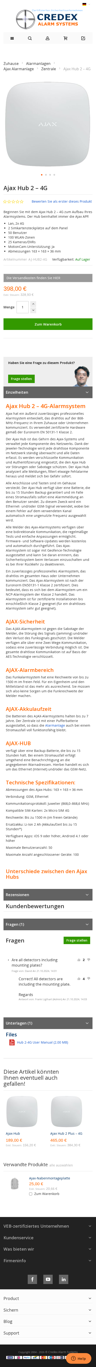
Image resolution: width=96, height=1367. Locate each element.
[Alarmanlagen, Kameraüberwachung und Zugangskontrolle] (48, 10)
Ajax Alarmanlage (19, 68)
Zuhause (11, 63)
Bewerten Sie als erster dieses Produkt (62, 201)
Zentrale (49, 68)
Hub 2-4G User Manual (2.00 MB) (42, 1042)
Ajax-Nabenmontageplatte (49, 1178)
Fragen (14, 924)
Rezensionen (17, 894)
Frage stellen (21, 379)
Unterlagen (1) (19, 1023)
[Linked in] (63, 1278)
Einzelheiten (17, 392)
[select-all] (61, 1165)
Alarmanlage (55, 725)
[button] (42, 174)
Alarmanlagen (38, 63)
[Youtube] (48, 1278)
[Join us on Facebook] (32, 1278)
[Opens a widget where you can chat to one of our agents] (78, 1359)
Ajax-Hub (13, 1133)
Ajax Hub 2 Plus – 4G (66, 1133)
